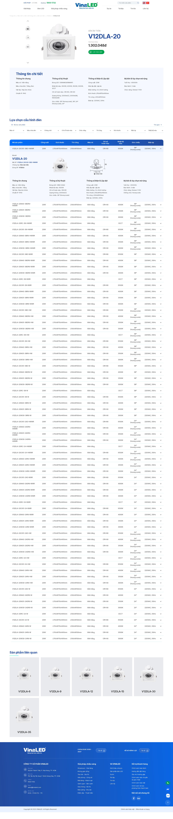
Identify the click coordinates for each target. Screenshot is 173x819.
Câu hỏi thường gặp (138, 774)
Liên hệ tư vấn (97, 52)
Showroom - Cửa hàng (85, 768)
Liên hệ (145, 9)
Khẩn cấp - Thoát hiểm (85, 793)
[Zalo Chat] (167, 796)
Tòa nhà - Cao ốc (83, 774)
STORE (34, 3)
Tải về (100, 750)
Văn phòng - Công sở (85, 777)
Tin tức (133, 9)
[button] (27, 21)
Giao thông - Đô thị (84, 787)
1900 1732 (51, 3)
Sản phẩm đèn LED (116, 771)
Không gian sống (83, 771)
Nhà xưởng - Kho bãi (84, 790)
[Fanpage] (167, 789)
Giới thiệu (27, 9)
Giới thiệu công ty (116, 768)
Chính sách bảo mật (138, 783)
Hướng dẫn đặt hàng (139, 771)
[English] (144, 3)
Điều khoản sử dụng (142, 809)
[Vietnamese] (147, 3)
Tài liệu (121, 9)
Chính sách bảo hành (139, 768)
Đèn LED (40, 9)
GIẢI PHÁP (27, 3)
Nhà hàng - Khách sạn (85, 780)
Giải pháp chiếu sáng (59, 9)
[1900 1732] (167, 782)
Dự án (109, 9)
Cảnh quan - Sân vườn (85, 784)
